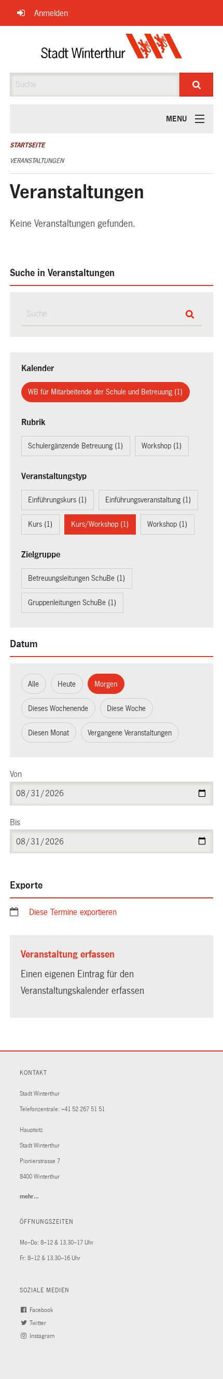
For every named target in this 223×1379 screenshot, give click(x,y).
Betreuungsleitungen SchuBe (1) (76, 578)
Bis (15, 822)
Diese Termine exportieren (73, 912)
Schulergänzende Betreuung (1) (75, 446)
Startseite (27, 145)
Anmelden (51, 13)
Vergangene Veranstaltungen (130, 733)
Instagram (43, 1336)
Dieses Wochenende (58, 708)
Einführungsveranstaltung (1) (148, 500)
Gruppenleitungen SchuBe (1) (72, 602)
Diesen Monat (48, 733)
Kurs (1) (40, 524)
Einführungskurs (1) (57, 500)
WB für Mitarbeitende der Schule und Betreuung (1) (105, 392)
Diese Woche (126, 708)
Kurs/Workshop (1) (100, 524)
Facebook (42, 1310)
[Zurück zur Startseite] (112, 49)
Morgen (105, 684)
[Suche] (196, 85)
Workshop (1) (162, 446)
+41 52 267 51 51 (83, 1109)
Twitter (38, 1323)
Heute (67, 684)
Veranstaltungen (37, 161)
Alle (33, 684)
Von (16, 774)
